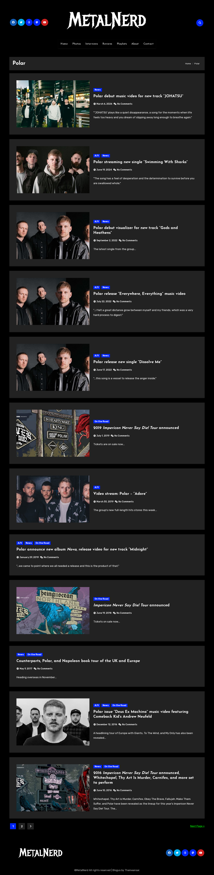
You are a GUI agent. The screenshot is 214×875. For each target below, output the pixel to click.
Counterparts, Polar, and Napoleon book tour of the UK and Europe (78, 661)
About (135, 44)
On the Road (101, 421)
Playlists (122, 44)
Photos (76, 44)
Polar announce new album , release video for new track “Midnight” (82, 549)
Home (64, 44)
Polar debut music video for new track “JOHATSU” (138, 96)
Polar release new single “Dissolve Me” (127, 362)
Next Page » (197, 826)
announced (131, 605)
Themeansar (132, 870)
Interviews (91, 44)
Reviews (107, 44)
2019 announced (136, 428)
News (98, 89)
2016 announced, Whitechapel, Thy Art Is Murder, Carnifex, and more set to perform (143, 778)
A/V (97, 155)
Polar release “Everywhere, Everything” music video (139, 294)
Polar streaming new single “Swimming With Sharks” (140, 162)
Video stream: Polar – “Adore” (120, 494)
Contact (149, 44)
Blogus (116, 870)
